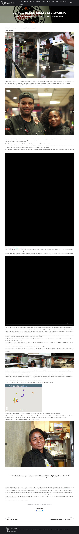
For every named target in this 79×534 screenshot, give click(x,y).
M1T (40, 504)
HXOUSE (66, 488)
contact (62, 529)
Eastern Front (33, 504)
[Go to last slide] (6, 111)
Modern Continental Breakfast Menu (13, 248)
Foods (38, 504)
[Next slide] (73, 111)
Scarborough (43, 504)
